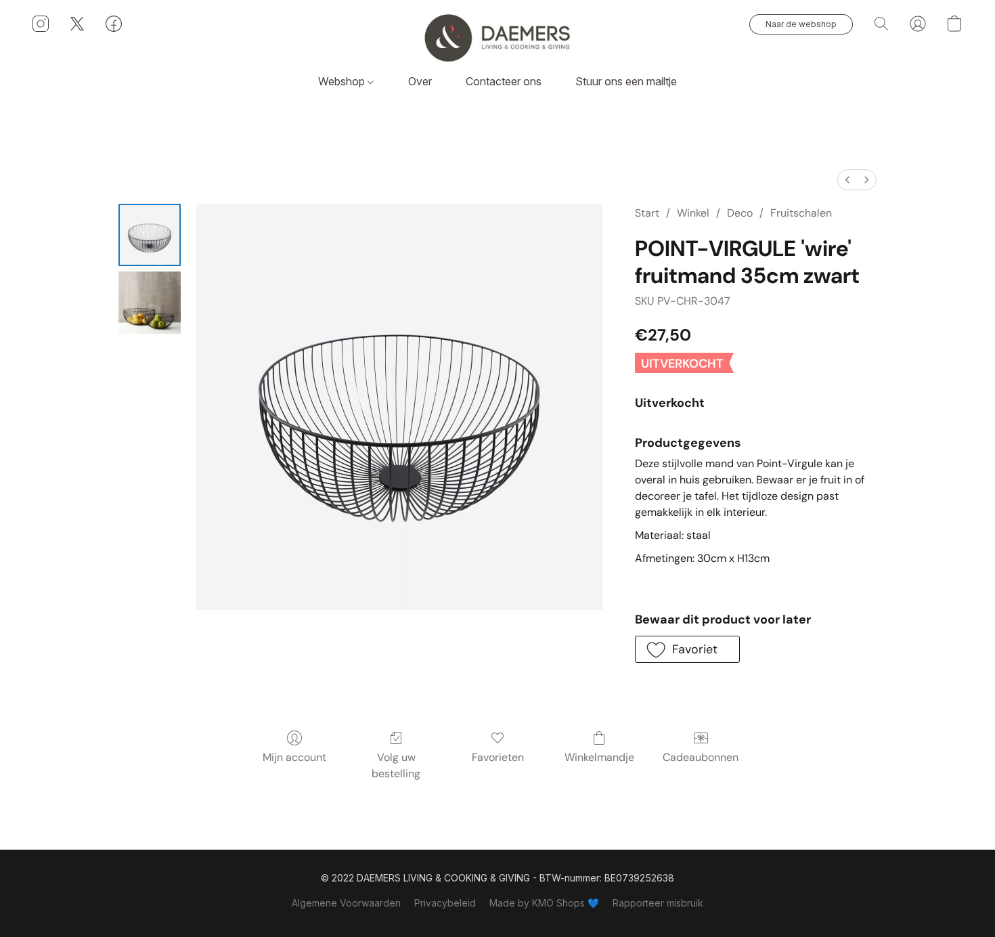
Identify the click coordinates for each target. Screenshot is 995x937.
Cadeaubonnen (700, 757)
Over (420, 81)
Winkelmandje (599, 757)
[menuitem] (847, 180)
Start (647, 213)
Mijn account (294, 757)
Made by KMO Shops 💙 (544, 903)
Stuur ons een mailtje (626, 81)
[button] (497, 37)
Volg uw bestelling (396, 765)
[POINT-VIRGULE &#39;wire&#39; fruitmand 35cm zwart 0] (149, 235)
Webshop (343, 81)
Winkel (693, 213)
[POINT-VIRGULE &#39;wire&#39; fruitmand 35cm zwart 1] (149, 302)
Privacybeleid (445, 903)
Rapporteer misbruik (658, 903)
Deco (740, 213)
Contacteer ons (503, 81)
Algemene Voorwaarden (346, 903)
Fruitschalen (801, 213)
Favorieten (498, 757)
